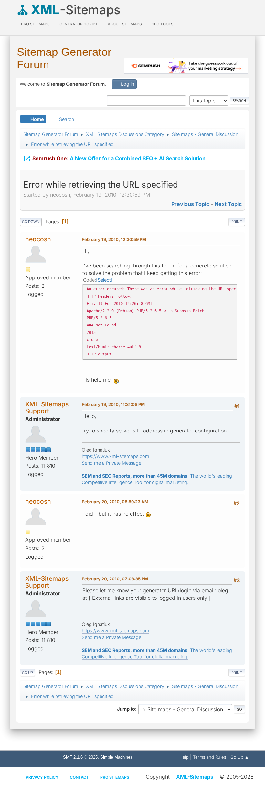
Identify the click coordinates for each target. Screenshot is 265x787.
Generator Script (78, 24)
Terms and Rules (209, 757)
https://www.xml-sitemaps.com (115, 456)
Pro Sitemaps (114, 777)
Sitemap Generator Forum (64, 58)
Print (236, 221)
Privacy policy (42, 777)
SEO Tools (163, 24)
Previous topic (190, 204)
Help (184, 757)
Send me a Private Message (111, 463)
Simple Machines (116, 757)
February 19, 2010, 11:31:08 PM (113, 404)
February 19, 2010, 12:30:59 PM (114, 239)
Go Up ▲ (239, 757)
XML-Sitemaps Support (47, 407)
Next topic (228, 204)
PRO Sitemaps (35, 24)
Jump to (126, 709)
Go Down (31, 221)
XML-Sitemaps (194, 776)
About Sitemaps (125, 24)
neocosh (38, 239)
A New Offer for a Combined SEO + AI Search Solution (114, 158)
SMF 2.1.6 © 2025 (80, 757)
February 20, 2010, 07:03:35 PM (115, 578)
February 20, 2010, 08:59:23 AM (115, 501)
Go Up (27, 672)
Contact (79, 777)
